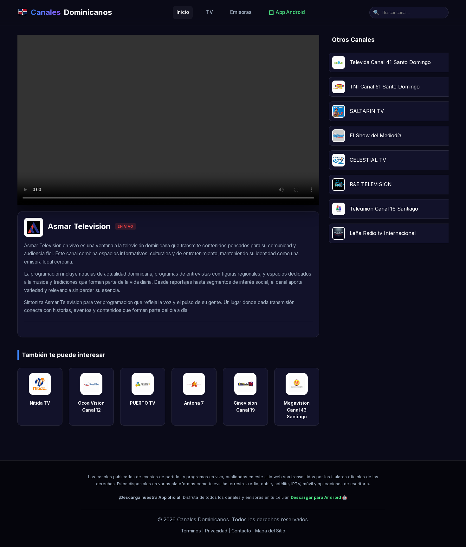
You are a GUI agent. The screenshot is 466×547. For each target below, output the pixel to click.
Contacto (241, 530)
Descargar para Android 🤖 (319, 497)
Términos (191, 530)
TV (209, 12)
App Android (290, 12)
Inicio (183, 12)
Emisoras (240, 12)
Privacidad (216, 530)
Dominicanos (71, 12)
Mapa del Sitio (270, 530)
